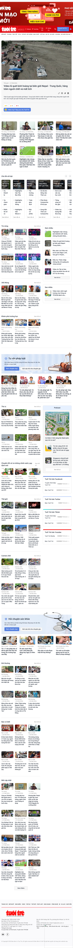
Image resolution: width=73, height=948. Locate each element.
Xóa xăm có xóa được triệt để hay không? (45, 651)
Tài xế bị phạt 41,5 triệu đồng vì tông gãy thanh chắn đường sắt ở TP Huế (20, 574)
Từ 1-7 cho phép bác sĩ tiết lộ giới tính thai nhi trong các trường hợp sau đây (9, 651)
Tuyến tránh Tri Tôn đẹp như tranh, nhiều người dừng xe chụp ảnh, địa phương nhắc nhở (34, 425)
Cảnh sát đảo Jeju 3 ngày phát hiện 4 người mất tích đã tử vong (7, 540)
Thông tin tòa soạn (6, 928)
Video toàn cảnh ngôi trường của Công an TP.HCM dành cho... (60, 293)
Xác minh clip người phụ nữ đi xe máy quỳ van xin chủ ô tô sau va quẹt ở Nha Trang (7, 599)
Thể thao (42, 34)
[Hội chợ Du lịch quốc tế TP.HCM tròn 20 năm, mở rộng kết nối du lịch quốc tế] (9, 150)
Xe (59, 904)
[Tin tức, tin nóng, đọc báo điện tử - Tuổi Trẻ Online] (9, 29)
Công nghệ (55, 904)
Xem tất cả (5, 217)
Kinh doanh (47, 904)
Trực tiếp (14, 34)
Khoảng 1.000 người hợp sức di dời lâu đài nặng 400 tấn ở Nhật (20, 540)
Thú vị (19, 34)
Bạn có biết (36, 34)
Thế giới (24, 34)
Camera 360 (5, 181)
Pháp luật (40, 904)
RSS (38, 928)
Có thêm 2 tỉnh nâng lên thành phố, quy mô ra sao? (57, 439)
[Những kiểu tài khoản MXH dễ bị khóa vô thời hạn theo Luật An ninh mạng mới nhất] (21, 728)
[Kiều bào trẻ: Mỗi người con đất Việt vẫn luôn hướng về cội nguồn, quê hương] (34, 669)
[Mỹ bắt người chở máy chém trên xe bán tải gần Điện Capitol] (7, 505)
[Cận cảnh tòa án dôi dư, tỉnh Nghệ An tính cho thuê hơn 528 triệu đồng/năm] (7, 257)
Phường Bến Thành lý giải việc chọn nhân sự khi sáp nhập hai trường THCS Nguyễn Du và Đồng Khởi (27, 138)
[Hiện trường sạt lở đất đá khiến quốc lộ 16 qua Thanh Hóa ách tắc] (7, 562)
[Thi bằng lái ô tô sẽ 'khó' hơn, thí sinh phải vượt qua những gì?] (21, 754)
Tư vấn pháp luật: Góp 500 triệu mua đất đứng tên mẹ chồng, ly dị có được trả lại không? (63, 393)
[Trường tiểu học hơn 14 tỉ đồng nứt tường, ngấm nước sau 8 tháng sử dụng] (9, 125)
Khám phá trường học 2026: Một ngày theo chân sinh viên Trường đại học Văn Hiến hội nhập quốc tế (7, 338)
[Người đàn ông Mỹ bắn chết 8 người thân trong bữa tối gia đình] (21, 505)
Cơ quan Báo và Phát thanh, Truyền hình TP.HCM (14, 929)
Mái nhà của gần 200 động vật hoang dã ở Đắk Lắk (7, 680)
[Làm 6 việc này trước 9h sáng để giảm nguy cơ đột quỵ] (7, 754)
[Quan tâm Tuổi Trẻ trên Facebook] (7, 934)
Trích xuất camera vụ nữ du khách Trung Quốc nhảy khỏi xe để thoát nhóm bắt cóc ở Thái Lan (33, 542)
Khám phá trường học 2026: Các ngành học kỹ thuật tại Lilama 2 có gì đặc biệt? (34, 337)
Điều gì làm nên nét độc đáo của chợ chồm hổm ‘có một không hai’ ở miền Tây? (7, 707)
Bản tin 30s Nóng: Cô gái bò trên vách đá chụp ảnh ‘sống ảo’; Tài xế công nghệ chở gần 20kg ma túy (20, 302)
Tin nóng (9, 34)
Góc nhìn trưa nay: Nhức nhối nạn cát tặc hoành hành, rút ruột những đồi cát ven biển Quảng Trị (20, 826)
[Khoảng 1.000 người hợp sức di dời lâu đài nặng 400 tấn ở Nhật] (21, 528)
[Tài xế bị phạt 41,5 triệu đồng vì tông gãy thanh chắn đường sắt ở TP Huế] (21, 562)
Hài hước (52, 34)
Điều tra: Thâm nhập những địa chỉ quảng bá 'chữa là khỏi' (61, 262)
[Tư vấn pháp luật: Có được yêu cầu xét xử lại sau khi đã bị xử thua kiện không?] (27, 379)
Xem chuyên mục (12, 368)
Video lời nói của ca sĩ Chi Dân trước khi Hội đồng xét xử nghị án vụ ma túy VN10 (34, 245)
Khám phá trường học (9, 316)
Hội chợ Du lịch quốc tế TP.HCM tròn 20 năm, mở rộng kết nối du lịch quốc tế (8, 162)
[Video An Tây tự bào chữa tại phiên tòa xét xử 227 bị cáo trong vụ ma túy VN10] (48, 271)
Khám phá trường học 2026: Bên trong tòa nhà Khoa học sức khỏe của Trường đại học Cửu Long (21, 338)
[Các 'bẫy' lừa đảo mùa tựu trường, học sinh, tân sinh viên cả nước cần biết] (34, 754)
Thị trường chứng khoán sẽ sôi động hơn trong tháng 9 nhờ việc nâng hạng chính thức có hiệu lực (34, 741)
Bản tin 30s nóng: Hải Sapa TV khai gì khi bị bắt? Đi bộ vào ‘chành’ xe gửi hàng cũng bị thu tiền (34, 302)
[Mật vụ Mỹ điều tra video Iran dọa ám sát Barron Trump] (34, 505)
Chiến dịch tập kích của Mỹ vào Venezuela (58, 185)
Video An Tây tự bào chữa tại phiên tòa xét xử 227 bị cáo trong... (61, 271)
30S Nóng (57, 34)
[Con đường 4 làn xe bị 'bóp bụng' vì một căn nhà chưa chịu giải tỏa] (45, 125)
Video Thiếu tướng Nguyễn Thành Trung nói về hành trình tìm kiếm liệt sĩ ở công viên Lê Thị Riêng (21, 708)
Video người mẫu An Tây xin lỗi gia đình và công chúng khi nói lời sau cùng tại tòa (34, 270)
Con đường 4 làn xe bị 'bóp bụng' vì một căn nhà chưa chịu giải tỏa (45, 136)
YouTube (36, 29)
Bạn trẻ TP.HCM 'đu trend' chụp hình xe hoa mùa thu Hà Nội (7, 423)
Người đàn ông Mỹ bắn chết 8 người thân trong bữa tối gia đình (20, 517)
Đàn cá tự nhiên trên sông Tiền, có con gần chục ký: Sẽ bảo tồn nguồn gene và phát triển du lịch (34, 450)
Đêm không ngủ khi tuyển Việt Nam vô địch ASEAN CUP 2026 (34, 875)
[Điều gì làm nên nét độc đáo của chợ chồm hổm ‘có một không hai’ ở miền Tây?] (7, 694)
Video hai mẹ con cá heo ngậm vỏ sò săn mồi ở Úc (7, 448)
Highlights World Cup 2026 (17, 185)
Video (23, 904)
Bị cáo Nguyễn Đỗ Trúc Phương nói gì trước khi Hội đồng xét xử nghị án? (20, 269)
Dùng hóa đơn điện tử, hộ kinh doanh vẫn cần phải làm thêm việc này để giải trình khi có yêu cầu (9, 392)
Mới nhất (3, 34)
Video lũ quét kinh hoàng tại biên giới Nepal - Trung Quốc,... (61, 243)
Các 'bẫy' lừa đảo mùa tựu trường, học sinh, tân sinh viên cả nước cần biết (33, 767)
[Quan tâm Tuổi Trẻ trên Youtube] (2, 934)
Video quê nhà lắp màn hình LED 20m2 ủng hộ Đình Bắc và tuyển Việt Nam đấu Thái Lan (20, 245)
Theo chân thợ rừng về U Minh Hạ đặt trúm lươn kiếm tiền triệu (21, 424)
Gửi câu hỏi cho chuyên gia (31, 369)
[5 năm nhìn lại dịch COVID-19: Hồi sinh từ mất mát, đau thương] (34, 694)
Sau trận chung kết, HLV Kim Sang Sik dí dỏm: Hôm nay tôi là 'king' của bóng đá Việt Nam (7, 875)
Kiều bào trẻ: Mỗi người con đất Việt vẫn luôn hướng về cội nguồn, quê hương (33, 682)
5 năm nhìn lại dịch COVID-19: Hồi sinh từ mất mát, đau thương (34, 706)
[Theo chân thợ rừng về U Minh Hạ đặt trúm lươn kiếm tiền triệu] (21, 412)
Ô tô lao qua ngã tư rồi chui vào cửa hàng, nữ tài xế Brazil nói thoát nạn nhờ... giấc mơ (21, 599)
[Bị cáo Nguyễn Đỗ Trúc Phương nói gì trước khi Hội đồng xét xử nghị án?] (21, 257)
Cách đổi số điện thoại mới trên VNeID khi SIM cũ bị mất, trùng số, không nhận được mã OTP (7, 485)
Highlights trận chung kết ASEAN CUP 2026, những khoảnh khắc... (60, 234)
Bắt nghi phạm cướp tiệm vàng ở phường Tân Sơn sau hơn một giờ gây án (63, 162)
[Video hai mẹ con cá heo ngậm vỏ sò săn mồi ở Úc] (7, 437)
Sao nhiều (48, 287)
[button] (66, 176)
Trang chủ (4, 904)
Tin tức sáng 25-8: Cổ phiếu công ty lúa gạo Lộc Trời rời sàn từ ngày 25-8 (61, 449)
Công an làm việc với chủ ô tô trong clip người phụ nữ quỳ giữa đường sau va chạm (34, 574)
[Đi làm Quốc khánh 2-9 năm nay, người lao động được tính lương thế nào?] (7, 728)
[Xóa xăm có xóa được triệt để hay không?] (45, 640)
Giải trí (47, 34)
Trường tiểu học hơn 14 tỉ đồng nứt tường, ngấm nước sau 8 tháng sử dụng (8, 137)
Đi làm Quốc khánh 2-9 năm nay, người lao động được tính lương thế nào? (7, 740)
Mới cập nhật (6, 780)
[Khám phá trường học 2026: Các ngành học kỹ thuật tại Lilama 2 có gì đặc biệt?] (34, 322)
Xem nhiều (49, 228)
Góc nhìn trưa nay (65, 34)
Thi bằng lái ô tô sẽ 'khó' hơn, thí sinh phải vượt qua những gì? (20, 766)
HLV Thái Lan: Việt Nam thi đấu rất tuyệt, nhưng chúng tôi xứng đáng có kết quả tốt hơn (34, 851)
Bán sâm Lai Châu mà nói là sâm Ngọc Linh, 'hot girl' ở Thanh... (60, 253)
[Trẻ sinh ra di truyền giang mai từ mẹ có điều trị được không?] (63, 640)
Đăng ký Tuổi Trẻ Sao (62, 29)
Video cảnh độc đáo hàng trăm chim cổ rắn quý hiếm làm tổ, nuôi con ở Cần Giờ (21, 450)
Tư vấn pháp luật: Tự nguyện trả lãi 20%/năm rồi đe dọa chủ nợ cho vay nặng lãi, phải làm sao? (45, 393)
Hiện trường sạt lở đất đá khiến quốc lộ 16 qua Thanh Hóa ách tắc (6, 574)
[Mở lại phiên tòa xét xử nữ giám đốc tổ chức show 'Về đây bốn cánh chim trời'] (63, 125)
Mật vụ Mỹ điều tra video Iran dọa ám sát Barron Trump (34, 516)
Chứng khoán (29, 185)
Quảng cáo (49, 29)
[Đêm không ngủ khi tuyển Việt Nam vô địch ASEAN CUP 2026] (34, 863)
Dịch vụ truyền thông (42, 926)
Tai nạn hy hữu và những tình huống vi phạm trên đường (5, 185)
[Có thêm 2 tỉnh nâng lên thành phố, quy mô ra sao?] (57, 423)
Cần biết (42, 29)
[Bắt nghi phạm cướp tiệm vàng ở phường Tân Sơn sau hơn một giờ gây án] (63, 150)
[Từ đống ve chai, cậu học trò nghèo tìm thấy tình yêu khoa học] (21, 669)
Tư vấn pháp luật (24, 386)
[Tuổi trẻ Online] (15, 913)
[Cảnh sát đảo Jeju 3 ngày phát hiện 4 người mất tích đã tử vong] (7, 528)
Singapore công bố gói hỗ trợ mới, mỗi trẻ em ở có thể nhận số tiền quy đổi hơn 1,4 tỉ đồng (61, 461)
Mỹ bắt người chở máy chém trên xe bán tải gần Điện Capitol (6, 517)
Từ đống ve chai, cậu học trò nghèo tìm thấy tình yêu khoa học (20, 681)
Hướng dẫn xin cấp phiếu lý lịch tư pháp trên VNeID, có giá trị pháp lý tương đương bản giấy (34, 484)
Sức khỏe (22, 646)
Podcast (29, 29)
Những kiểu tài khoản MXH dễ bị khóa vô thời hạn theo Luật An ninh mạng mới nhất (20, 740)
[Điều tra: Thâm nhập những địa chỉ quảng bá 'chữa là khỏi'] (48, 262)
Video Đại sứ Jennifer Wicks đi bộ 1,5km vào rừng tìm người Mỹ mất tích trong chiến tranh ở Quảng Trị (45, 163)
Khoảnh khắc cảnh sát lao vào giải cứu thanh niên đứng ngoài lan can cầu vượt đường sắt (34, 599)
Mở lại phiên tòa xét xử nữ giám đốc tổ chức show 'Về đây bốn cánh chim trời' (63, 137)
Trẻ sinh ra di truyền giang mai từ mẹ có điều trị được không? (63, 652)
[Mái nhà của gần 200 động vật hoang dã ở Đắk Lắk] (7, 669)
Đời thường (30, 34)
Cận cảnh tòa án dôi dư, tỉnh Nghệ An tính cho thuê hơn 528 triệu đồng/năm (7, 269)
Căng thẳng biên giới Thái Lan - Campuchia (43, 185)
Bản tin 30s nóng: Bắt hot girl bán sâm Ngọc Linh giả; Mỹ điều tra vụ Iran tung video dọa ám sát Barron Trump (7, 302)
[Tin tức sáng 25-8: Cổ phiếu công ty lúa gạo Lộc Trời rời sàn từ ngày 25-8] (48, 448)
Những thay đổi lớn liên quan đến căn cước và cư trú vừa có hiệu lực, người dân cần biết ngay (20, 484)
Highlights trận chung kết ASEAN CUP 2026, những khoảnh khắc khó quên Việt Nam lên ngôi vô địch (27, 163)
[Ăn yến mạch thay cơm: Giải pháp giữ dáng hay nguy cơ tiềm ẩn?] (27, 640)
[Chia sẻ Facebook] (62, 93)
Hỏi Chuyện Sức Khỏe (44, 646)
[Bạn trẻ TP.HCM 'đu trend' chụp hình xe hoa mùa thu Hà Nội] (7, 412)
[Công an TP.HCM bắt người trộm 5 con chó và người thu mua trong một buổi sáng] (7, 232)
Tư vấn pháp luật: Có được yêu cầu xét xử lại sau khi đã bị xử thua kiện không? (27, 393)
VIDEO (21, 29)
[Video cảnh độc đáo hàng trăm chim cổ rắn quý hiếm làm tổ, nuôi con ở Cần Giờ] (21, 437)
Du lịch (63, 904)
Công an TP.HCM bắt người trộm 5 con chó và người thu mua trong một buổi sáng (6, 245)
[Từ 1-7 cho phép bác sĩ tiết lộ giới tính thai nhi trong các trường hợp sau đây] (9, 640)
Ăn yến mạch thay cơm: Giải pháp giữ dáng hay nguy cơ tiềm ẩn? (27, 651)
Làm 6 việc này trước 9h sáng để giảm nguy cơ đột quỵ (6, 766)
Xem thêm (20, 888)
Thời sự (28, 904)
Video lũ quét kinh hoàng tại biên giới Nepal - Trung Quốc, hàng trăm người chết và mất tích (36, 87)
